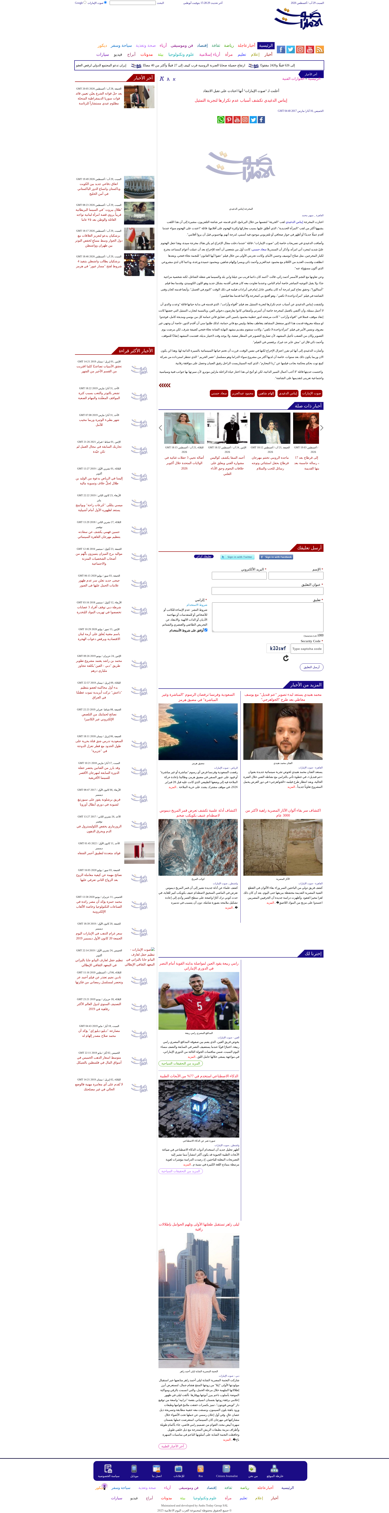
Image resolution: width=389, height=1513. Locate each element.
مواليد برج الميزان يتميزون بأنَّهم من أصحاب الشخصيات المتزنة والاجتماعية (99, 558)
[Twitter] (237, 559)
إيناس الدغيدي (294, 222)
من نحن (253, 1476)
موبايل (134, 1476)
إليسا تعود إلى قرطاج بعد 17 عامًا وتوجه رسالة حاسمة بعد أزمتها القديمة (313, 463)
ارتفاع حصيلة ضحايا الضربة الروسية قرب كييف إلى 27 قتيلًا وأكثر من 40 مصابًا (215, 65)
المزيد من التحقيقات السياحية (180, 1063)
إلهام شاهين (266, 393)
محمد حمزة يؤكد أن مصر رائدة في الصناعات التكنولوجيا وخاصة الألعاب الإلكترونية (99, 906)
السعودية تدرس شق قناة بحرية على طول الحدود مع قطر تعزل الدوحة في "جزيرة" (99, 746)
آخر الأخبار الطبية (172, 1446)
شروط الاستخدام (197, 604)
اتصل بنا (157, 1476)
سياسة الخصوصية (109, 1476)
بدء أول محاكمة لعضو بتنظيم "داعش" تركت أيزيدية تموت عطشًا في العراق (99, 692)
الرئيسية (314, 79)
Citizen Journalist (227, 1476)
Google (79, 2)
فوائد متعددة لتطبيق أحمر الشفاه (99, 853)
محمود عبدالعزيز (242, 393)
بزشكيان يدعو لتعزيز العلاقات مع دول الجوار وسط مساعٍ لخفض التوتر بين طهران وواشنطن (98, 240)
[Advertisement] (174, 20)
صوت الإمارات (95, 2)
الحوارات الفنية (293, 79)
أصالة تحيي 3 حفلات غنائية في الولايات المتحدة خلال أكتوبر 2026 (184, 463)
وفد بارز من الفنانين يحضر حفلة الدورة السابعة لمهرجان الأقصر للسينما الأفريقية (99, 772)
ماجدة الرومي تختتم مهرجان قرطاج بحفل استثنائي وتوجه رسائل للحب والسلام (270, 463)
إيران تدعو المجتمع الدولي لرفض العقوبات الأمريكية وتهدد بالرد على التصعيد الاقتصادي (91, 65)
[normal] (167, 78)
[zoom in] (162, 78)
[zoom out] (174, 78)
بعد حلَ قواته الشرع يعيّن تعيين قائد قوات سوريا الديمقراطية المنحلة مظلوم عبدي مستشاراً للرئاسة (99, 98)
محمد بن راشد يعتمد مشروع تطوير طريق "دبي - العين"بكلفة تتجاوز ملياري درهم (99, 665)
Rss (201, 1476)
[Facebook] (276, 559)
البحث (160, 2)
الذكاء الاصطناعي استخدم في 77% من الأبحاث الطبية (199, 1076)
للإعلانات (179, 1476)
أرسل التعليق (312, 667)
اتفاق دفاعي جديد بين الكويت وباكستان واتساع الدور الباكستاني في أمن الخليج (98, 188)
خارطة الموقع (275, 1476)
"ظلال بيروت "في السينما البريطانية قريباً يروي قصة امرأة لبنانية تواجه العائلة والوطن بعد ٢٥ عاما (99, 214)
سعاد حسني (259, 249)
